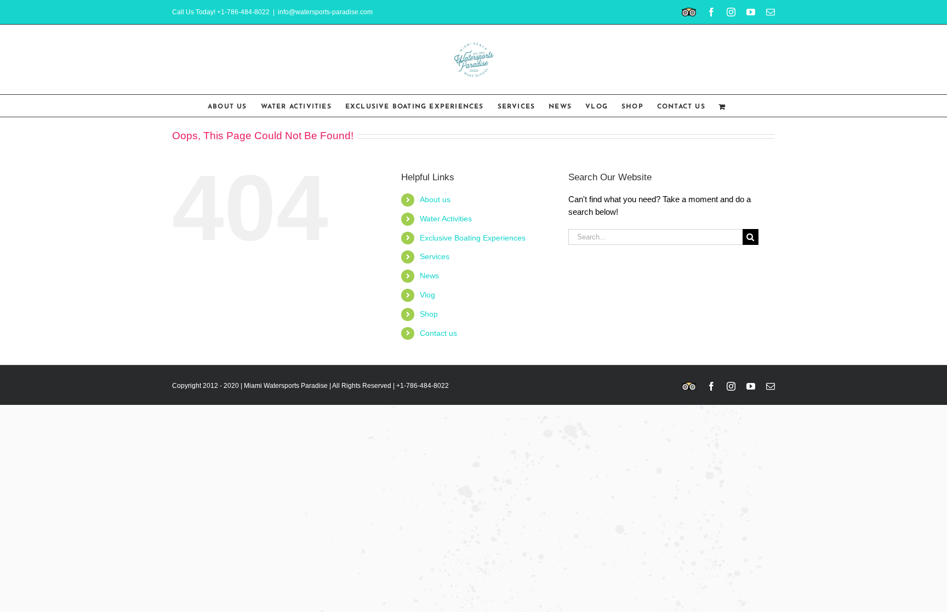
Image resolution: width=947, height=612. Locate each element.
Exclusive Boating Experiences (473, 237)
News (429, 275)
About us (435, 199)
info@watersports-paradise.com (325, 12)
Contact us (438, 333)
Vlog (427, 294)
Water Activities (446, 218)
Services (434, 256)
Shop (429, 314)
